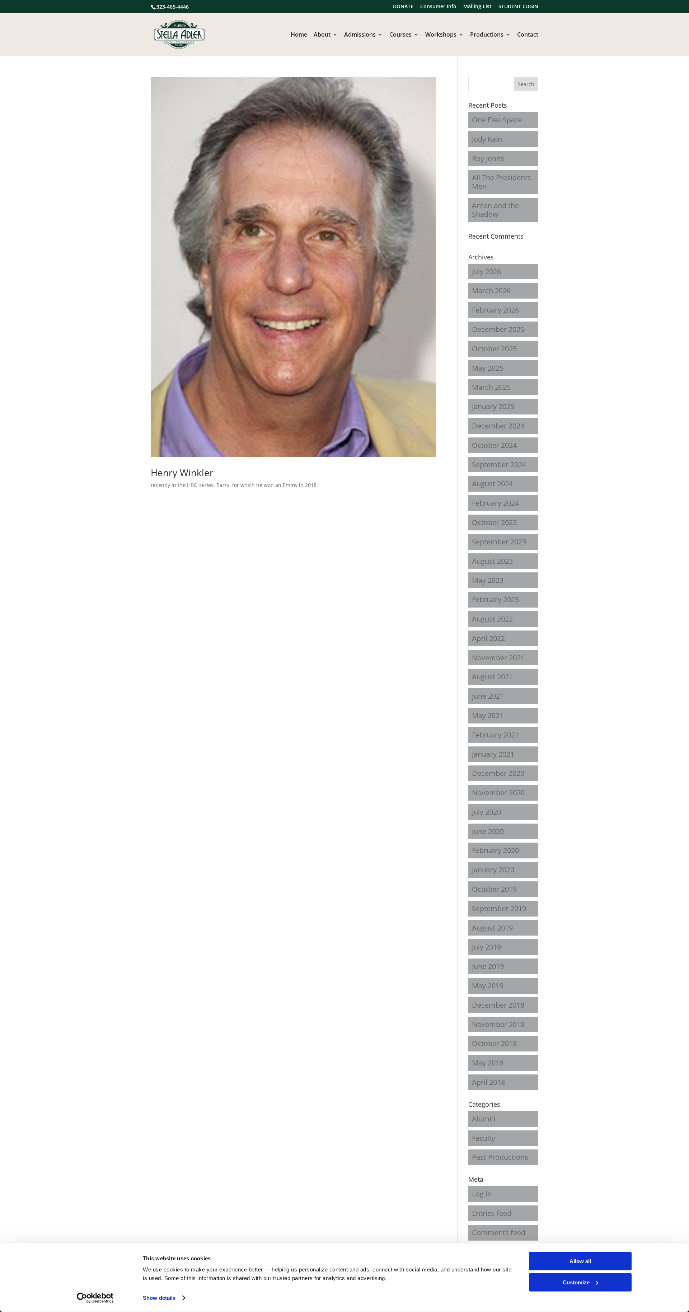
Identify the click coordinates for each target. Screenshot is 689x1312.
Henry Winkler (182, 472)
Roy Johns (488, 158)
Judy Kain (487, 139)
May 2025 (487, 368)
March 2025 (491, 387)
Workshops (440, 35)
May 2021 (487, 715)
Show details (159, 1298)
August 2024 (492, 483)
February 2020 (495, 850)
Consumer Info (438, 7)
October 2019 (494, 889)
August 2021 (492, 676)
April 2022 (488, 638)
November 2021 (498, 657)
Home (299, 35)
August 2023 (492, 561)
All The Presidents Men (501, 182)
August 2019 (492, 928)
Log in (482, 1194)
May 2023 (487, 580)
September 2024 (499, 464)
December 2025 (498, 329)
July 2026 (486, 271)
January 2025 (493, 406)
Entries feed (491, 1213)
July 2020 (486, 812)
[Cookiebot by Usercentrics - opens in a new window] (95, 1298)
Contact (527, 35)
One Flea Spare (497, 120)
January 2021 (493, 754)
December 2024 (498, 426)
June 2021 (488, 696)
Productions (486, 35)
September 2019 (499, 908)
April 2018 (488, 1082)
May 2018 (487, 1063)
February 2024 (495, 503)
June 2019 (488, 966)
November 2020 (498, 792)
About (322, 35)
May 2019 (487, 985)
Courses (400, 35)
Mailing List (477, 7)
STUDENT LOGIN (518, 7)
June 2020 (488, 831)
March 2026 (491, 290)
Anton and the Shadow (495, 210)
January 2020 (493, 870)
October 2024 (494, 445)
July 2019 (486, 947)
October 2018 (494, 1043)
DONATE (403, 7)
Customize (576, 1282)
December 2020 (498, 773)
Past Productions (500, 1157)
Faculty (483, 1138)
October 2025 (494, 348)
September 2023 (499, 542)
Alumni (484, 1119)
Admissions (360, 35)
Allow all (580, 1261)
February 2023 (495, 599)
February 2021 (495, 735)
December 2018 (498, 1005)
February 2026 (495, 310)
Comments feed (498, 1232)
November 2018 (498, 1024)
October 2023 (494, 522)
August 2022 (492, 619)
